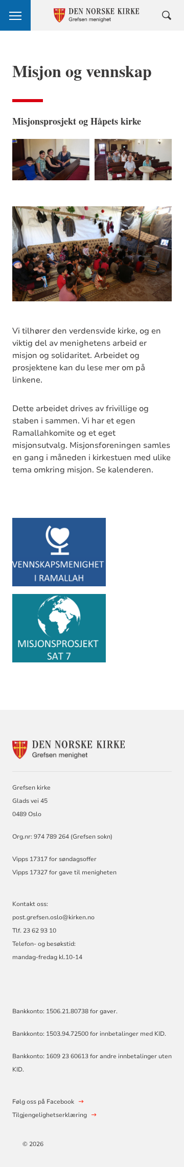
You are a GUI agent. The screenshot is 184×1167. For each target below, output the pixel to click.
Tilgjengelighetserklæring (49, 1115)
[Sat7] (59, 633)
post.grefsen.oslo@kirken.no (53, 917)
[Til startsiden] (68, 748)
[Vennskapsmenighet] (59, 557)
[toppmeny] (15, 15)
